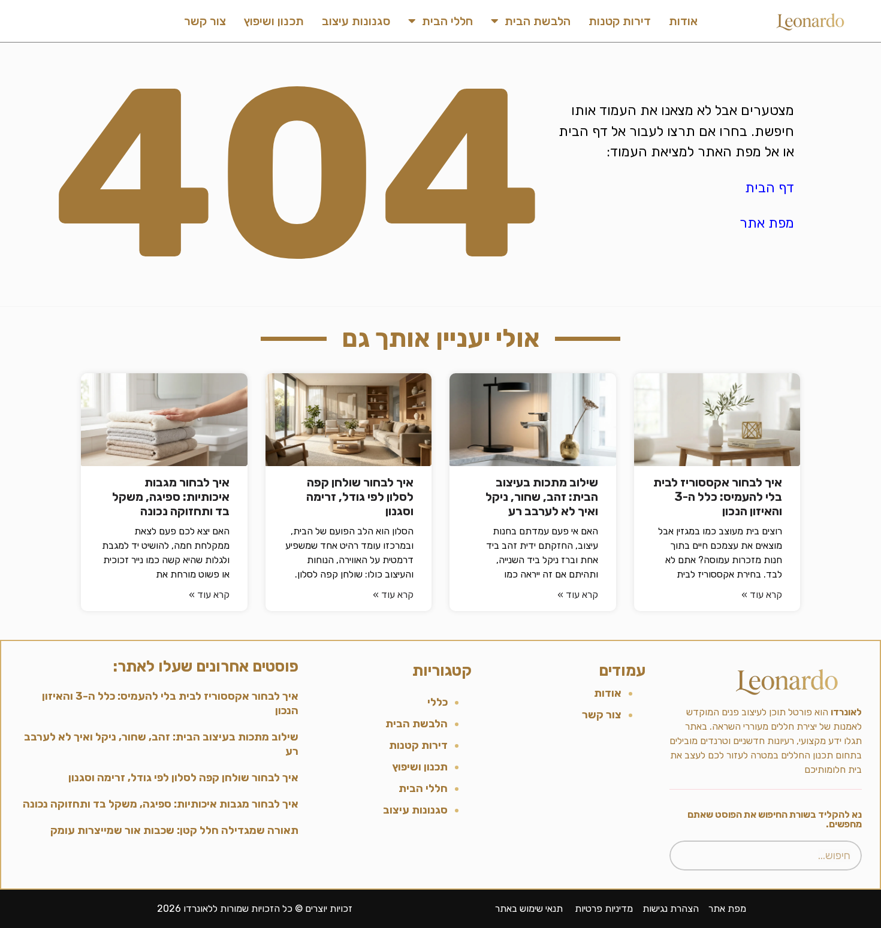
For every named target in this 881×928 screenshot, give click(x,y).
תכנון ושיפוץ (274, 21)
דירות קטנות (620, 21)
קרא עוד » (761, 594)
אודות (683, 21)
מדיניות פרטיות (604, 908)
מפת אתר (767, 222)
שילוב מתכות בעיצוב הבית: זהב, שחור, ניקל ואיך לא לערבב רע (541, 496)
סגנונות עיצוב (356, 21)
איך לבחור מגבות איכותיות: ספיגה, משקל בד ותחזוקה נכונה (171, 496)
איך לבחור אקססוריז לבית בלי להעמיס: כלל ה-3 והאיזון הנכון (717, 496)
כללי (437, 702)
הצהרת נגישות (670, 908)
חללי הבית (447, 21)
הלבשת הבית (538, 21)
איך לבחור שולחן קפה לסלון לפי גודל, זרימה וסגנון (360, 496)
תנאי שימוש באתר (529, 908)
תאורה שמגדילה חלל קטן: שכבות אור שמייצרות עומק (174, 830)
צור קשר (205, 21)
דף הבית (769, 187)
